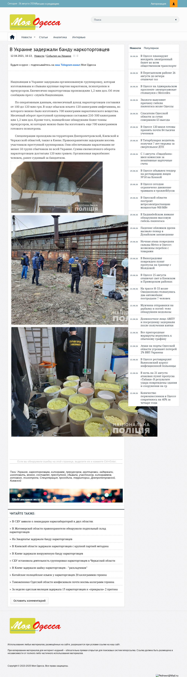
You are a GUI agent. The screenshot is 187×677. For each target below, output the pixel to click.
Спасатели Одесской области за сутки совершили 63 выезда (155, 116)
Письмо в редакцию (47, 3)
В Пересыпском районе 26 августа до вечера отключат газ (158, 76)
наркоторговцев (39, 471)
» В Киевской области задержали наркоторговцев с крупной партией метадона (59, 546)
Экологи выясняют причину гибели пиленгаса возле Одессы (157, 103)
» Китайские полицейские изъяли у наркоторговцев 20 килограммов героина (58, 575)
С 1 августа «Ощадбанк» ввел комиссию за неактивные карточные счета (156, 158)
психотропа (30, 477)
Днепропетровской (103, 477)
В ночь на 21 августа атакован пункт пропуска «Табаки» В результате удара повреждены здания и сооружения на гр (159, 379)
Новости (26, 37)
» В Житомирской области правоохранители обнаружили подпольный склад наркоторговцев (58, 530)
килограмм (57, 471)
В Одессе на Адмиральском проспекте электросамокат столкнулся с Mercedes (159, 89)
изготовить (17, 474)
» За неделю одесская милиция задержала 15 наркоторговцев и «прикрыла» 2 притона (64, 589)
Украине (22, 471)
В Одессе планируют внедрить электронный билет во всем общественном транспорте (158, 60)
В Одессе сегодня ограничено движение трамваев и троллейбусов (158, 187)
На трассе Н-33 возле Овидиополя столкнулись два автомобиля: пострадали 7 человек (158, 293)
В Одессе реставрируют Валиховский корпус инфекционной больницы (158, 362)
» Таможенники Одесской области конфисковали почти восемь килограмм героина (62, 582)
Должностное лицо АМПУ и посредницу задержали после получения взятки (158, 322)
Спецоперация (49, 477)
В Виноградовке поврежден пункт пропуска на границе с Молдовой (156, 263)
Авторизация (158, 3)
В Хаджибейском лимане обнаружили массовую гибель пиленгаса (157, 218)
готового (16, 477)
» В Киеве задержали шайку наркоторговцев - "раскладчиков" (48, 567)
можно (31, 474)
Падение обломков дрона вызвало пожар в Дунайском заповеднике (158, 231)
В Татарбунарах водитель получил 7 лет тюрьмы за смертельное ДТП (158, 143)
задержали (106, 471)
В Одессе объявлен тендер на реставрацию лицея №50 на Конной (158, 174)
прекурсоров (73, 471)
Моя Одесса (75, 64)
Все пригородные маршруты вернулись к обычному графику (156, 335)
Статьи (43, 37)
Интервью (78, 37)
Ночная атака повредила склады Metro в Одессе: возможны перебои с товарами (157, 246)
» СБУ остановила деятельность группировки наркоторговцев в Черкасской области (62, 560)
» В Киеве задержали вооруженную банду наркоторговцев (46, 553)
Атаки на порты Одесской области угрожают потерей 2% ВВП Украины (159, 349)
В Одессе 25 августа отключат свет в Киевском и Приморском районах (158, 278)
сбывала (72, 474)
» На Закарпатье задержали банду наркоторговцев (41, 539)
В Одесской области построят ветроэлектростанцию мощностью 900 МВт (155, 202)
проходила (65, 477)
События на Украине (58, 55)
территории (81, 477)
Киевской (15, 480)
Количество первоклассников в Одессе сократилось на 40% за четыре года (158, 397)
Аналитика (60, 37)
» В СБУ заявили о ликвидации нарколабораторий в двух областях (51, 521)
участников (86, 474)
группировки (90, 471)
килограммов (103, 474)
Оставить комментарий (29, 600)
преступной (58, 474)
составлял (42, 474)
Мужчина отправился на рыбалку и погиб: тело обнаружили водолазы (157, 308)
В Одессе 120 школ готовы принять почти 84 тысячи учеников (158, 130)
